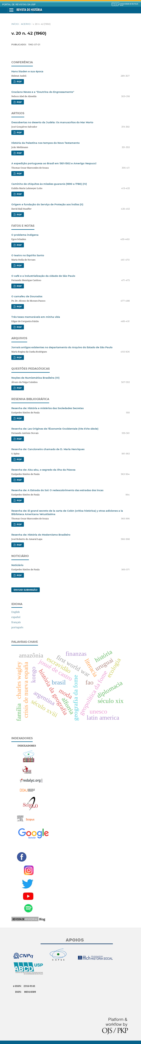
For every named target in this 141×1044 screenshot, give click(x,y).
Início (15, 24)
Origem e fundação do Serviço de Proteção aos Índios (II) (47, 204)
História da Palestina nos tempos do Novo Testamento (45, 142)
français (16, 622)
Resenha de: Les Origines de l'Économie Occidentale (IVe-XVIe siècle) (54, 428)
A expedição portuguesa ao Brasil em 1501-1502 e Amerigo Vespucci (53, 163)
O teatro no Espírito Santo (27, 255)
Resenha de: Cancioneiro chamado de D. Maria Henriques (47, 449)
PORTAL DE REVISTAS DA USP (19, 4)
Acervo (26, 24)
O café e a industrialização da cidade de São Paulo (43, 275)
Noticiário (17, 565)
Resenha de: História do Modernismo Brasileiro (40, 534)
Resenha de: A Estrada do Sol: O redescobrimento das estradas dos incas (57, 490)
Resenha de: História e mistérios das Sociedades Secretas (47, 408)
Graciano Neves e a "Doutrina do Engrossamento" (42, 92)
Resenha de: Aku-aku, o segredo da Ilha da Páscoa (43, 469)
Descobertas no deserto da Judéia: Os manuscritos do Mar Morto (52, 122)
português (17, 627)
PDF (19, 81)
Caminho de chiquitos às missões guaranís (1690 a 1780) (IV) (49, 183)
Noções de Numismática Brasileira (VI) (35, 377)
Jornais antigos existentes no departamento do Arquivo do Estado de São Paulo (61, 347)
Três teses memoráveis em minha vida (35, 316)
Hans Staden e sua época (27, 71)
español (15, 617)
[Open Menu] (11, 10)
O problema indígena (25, 234)
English (15, 612)
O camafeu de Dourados (26, 296)
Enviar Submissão (25, 589)
